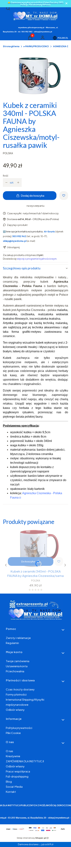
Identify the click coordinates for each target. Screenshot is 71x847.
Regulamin (12, 643)
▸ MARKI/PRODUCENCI (36, 46)
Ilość (5, 175)
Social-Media (14, 786)
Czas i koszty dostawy (20, 689)
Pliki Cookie (13, 733)
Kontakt (11, 791)
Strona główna (11, 46)
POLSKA (8, 153)
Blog (9, 781)
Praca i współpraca (18, 771)
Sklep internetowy (31, 838)
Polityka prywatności (19, 727)
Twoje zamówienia (17, 661)
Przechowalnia (15, 671)
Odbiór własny (15, 709)
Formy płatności (16, 694)
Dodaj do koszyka (32, 195)
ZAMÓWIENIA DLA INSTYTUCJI (25, 761)
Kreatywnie (13, 756)
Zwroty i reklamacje (18, 637)
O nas (9, 751)
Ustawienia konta (16, 666)
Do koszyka (28, 561)
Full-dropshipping (17, 776)
